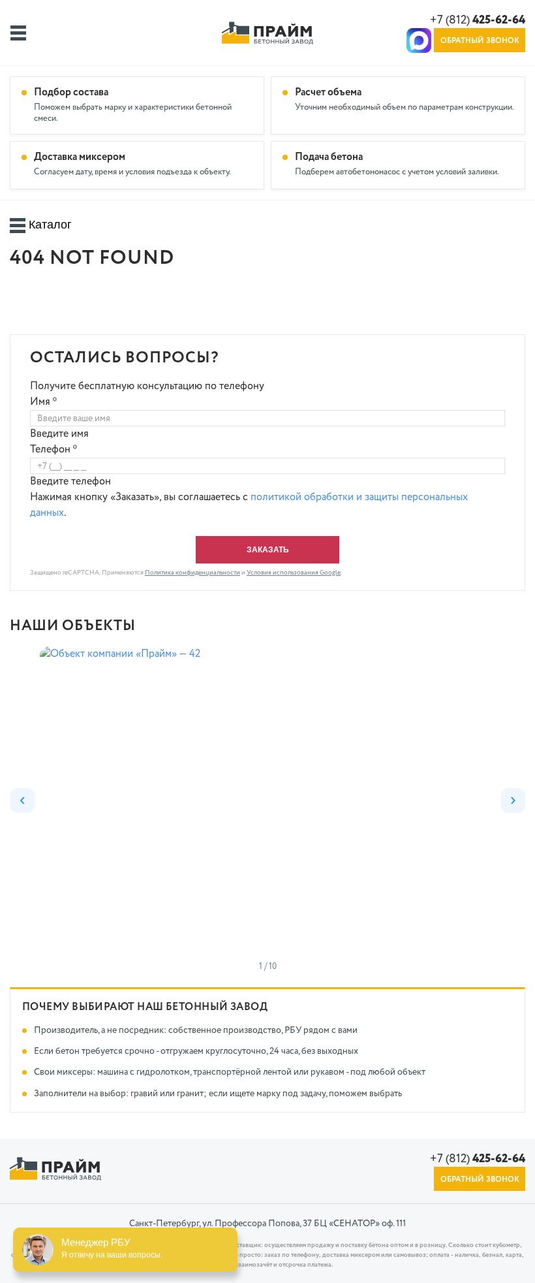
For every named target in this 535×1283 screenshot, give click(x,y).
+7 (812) (477, 20)
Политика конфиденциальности (192, 572)
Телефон (54, 450)
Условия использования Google (294, 572)
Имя (43, 402)
